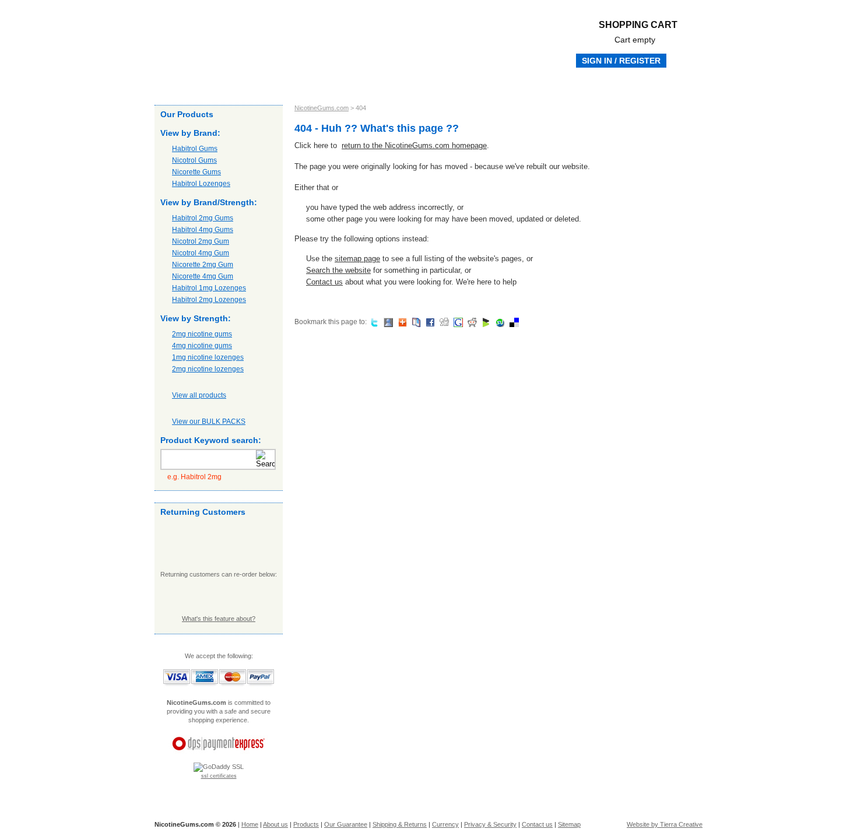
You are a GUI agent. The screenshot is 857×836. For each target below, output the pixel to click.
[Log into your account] (218, 546)
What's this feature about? (218, 618)
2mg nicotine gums (202, 334)
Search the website (338, 270)
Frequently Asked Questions (638, 84)
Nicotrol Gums (194, 160)
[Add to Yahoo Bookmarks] (415, 322)
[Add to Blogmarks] (485, 322)
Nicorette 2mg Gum (202, 265)
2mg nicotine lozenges (208, 369)
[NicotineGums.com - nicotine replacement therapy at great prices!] (283, 35)
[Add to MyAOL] (401, 322)
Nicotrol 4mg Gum (200, 253)
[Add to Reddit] (471, 322)
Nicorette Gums (196, 172)
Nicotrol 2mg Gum (200, 241)
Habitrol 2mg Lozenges (209, 300)
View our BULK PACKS (208, 421)
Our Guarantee (313, 84)
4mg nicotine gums (202, 346)
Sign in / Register (621, 60)
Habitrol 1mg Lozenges (209, 288)
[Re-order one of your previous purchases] (218, 597)
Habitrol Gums (194, 149)
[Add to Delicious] (513, 322)
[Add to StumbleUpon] (499, 322)
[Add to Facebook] (429, 322)
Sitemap (569, 824)
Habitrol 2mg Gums (202, 218)
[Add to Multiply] (387, 322)
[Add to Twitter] (373, 322)
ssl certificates (219, 776)
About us (219, 84)
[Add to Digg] (443, 322)
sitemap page (357, 258)
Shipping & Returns (382, 84)
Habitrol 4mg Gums (202, 230)
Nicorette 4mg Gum (202, 276)
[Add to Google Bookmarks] (457, 322)
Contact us (444, 84)
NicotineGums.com (321, 107)
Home (182, 84)
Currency (445, 824)
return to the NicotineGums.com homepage (414, 145)
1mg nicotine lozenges (208, 357)
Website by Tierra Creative (665, 824)
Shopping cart (638, 32)
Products (261, 84)
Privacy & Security (490, 824)
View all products (199, 395)
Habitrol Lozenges (201, 184)
